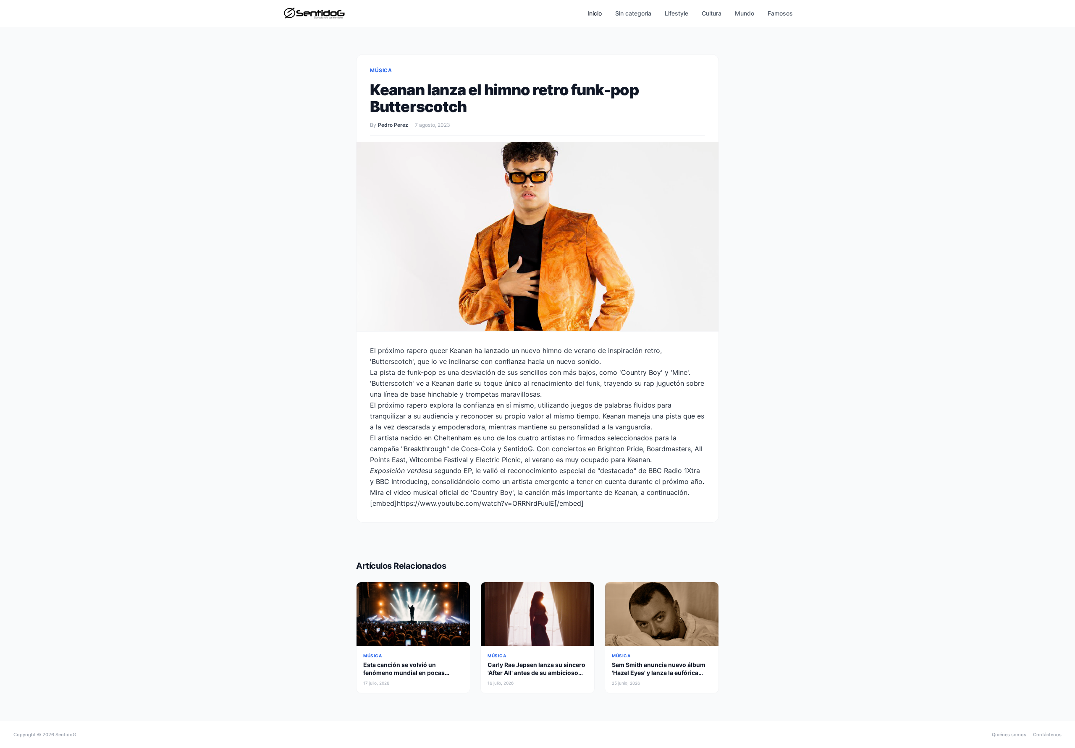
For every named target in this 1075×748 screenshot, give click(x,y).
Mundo (744, 13)
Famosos (780, 13)
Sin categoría (633, 13)
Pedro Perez (393, 125)
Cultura (711, 13)
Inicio (594, 13)
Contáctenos (1047, 735)
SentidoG (65, 735)
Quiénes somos (1009, 735)
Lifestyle (676, 13)
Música (381, 70)
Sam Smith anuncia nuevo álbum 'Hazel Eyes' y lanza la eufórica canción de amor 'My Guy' (658, 673)
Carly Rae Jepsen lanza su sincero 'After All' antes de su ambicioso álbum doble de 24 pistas (536, 673)
